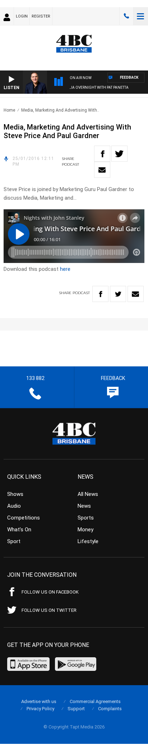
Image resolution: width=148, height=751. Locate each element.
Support (76, 708)
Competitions (23, 518)
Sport (13, 541)
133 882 (126, 16)
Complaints (110, 708)
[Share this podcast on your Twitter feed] (119, 154)
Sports (86, 518)
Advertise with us (38, 701)
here (65, 269)
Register (41, 16)
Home (9, 110)
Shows (15, 494)
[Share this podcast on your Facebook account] (102, 154)
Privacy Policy (40, 708)
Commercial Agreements (95, 701)
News (84, 506)
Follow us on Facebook (50, 592)
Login (22, 16)
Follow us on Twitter (49, 610)
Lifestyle (88, 541)
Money (85, 529)
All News (88, 494)
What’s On (19, 529)
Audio (14, 506)
